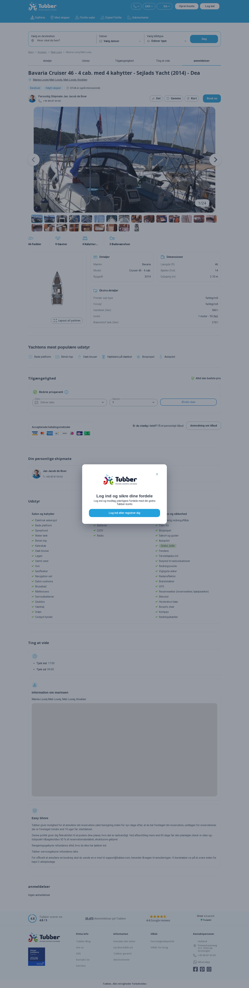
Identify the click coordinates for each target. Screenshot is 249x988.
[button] (157, 474)
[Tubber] (120, 483)
